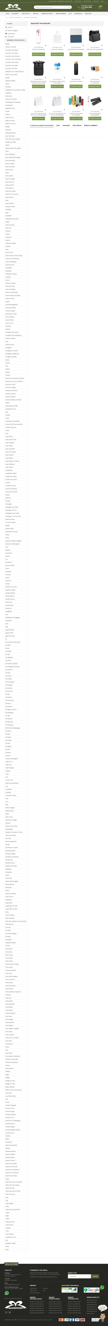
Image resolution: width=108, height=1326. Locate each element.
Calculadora (8, 268)
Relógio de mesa (10, 1081)
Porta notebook (10, 1004)
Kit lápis (7, 715)
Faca (6, 547)
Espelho (7, 525)
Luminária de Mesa (10, 795)
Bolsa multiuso (9, 188)
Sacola (7, 1102)
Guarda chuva (9, 605)
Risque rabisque (10, 1087)
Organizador (8, 903)
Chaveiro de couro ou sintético (14, 381)
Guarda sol (8, 608)
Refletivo (7, 1071)
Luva (6, 801)
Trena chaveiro (9, 1234)
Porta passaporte (10, 1013)
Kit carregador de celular (12, 666)
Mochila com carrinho (11, 847)
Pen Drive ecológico (11, 933)
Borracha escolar (10, 206)
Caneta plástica (9, 320)
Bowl (6, 212)
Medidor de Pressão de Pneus (14, 832)
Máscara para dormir (11, 826)
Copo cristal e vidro (10, 439)
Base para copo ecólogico (12, 139)
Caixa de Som (9, 252)
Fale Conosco (87, 1)
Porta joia (8, 995)
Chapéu (7, 372)
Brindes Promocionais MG (55, 1313)
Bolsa (7, 173)
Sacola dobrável (10, 1123)
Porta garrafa (9, 988)
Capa (6, 341)
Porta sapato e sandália (12, 1028)
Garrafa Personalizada (38, 49)
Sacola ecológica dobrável (12, 1130)
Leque (7, 774)
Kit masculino (9, 722)
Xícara (7, 1249)
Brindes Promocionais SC (55, 1308)
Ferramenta (8, 553)
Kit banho (8, 645)
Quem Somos (78, 1)
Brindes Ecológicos (13, 30)
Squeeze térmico (10, 1160)
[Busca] (70, 7)
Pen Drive (8, 930)
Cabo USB (8, 228)
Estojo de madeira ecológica (13, 541)
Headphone (8, 611)
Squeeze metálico (10, 1154)
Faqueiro (7, 550)
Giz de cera (8, 602)
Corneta (7, 482)
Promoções (88, 13)
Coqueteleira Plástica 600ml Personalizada (57, 82)
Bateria (7, 145)
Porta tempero (9, 1035)
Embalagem (8, 504)
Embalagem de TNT (11, 510)
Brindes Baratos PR (92, 1304)
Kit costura (8, 676)
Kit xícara (8, 752)
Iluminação (8, 620)
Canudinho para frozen (11, 332)
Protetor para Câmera (11, 1062)
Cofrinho (7, 415)
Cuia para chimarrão (11, 488)
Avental (7, 111)
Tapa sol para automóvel (12, 1209)
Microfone (8, 838)
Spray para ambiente (11, 1145)
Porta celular (9, 967)
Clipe (6, 412)
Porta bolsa (8, 952)
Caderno (7, 240)
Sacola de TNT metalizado (12, 1120)
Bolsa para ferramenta (11, 194)
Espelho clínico (9, 528)
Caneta (7, 301)
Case (6, 366)
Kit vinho (7, 749)
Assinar (95, 1276)
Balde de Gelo (9, 117)
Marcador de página (11, 820)
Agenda (7, 77)
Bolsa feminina (9, 185)
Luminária (8, 792)
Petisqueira (8, 939)
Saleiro (7, 1139)
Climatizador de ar (10, 409)
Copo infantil (9, 446)
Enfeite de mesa (10, 519)
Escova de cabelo (10, 522)
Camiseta (8, 277)
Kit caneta (8, 660)
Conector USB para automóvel (14, 424)
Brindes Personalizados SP (37, 1301)
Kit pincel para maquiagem (12, 728)
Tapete (7, 1212)
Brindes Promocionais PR (55, 1306)
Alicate (7, 84)
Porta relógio (9, 1019)
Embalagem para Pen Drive (13, 516)
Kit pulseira (8, 740)
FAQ (102, 1)
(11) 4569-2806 (13, 1280)
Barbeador (8, 130)
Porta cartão (9, 961)
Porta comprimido (10, 970)
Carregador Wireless (11, 357)
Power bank (8, 1053)
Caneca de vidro (10, 286)
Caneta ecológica (10, 311)
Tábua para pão (9, 1188)
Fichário (7, 556)
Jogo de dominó (10, 636)
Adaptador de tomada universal (14, 71)
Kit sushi (7, 743)
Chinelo (7, 403)
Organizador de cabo (11, 906)
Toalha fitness (9, 1225)
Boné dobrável (9, 203)
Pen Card (7, 927)
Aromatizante (9, 105)
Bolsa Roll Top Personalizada (95, 49)
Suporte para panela (11, 1176)
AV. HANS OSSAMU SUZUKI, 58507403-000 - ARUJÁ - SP (13, 1275)
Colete (7, 418)
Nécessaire (8, 887)
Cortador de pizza (10, 485)
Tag (6, 1200)
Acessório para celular (11, 53)
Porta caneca (9, 955)
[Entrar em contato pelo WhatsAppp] (7, 1293)
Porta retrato (9, 1025)
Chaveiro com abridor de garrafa (14, 378)
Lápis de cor (9, 761)
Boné (6, 200)
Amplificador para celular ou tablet (15, 90)
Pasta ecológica (9, 915)
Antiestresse (8, 96)
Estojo (7, 538)
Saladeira (7, 1136)
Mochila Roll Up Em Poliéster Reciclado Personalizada (38, 82)
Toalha (7, 1219)
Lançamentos (78, 13)
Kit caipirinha (9, 657)
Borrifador (8, 209)
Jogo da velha (9, 633)
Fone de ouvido (10, 565)
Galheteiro (8, 580)
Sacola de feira (9, 1108)
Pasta (7, 912)
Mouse (7, 875)
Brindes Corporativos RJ (74, 1304)
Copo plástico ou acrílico (12, 461)
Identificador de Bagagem (12, 617)
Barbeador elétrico (10, 133)
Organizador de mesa (11, 909)
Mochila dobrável (10, 850)
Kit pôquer (8, 737)
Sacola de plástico (10, 1114)
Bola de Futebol (10, 166)
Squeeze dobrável (10, 1151)
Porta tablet (8, 1031)
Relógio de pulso (10, 1084)
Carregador (8, 347)
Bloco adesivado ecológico (12, 157)
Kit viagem (8, 746)
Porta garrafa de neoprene (13, 992)
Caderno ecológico (10, 243)
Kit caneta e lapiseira (11, 663)
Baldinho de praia (10, 123)
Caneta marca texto (11, 314)
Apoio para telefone (11, 99)
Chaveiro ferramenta (11, 390)
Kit (6, 639)
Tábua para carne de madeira (13, 1182)
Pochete (7, 946)
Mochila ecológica (10, 854)
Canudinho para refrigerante (13, 335)
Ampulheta (8, 93)
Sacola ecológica (10, 1126)
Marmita (7, 823)
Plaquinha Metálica (10, 942)
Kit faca (7, 694)
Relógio (7, 1077)
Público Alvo (25, 13)
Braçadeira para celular (11, 219)
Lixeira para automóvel (11, 783)
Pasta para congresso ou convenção (15, 921)
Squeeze (7, 1148)
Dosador (7, 501)
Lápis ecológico (9, 768)
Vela (6, 1240)
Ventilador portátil (10, 1243)
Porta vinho (8, 1041)
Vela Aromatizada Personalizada (95, 82)
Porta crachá (9, 982)
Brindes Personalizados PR (37, 1306)
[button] (100, 7)
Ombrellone (8, 900)
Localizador (8, 789)
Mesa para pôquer (10, 835)
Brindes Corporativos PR (74, 1306)
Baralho (7, 126)
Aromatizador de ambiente (13, 102)
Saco (6, 1099)
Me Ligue (45, 1288)
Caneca (7, 280)
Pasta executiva (9, 918)
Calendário (8, 271)
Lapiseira (7, 771)
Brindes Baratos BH (92, 1309)
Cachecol (7, 231)
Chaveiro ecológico (10, 387)
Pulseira (7, 1065)
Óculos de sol (9, 896)
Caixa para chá (9, 265)
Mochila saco (9, 860)
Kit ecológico (9, 685)
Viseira (7, 1246)
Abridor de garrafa (10, 47)
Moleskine (8, 869)
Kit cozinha (8, 679)
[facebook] (6, 1312)
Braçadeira (8, 215)
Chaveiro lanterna (10, 393)
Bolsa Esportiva (9, 182)
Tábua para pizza (10, 1194)
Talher (7, 1206)
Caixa (6, 249)
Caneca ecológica (10, 289)
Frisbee (7, 577)
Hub (6, 614)
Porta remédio (9, 1022)
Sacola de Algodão (10, 1105)
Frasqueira (8, 571)
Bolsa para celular (10, 191)
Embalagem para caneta (12, 513)
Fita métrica (8, 562)
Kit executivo (9, 691)
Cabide (7, 222)
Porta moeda (9, 1001)
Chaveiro (7, 375)
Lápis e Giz (8, 765)
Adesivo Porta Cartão (11, 74)
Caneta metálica (9, 317)
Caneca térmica (9, 298)
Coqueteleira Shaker (11, 473)
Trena (7, 1231)
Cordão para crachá (11, 479)
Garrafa (7, 584)
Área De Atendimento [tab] (91, 125)
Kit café (7, 654)
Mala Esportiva (9, 811)
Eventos (35, 13)
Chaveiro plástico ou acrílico (13, 400)
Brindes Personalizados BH (37, 1310)
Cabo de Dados (9, 225)
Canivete (7, 329)
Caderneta (8, 237)
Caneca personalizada (11, 292)
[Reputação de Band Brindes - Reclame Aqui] (71, 1290)
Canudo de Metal (10, 338)
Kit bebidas (8, 651)
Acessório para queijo (11, 65)
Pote (6, 1050)
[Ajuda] (103, 1313)
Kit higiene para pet (10, 709)
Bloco (7, 151)
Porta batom (9, 949)
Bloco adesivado (10, 154)
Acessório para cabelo (11, 50)
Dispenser (8, 498)
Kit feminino (8, 697)
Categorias (15, 13)
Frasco (7, 568)
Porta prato (8, 1016)
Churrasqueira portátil (11, 406)
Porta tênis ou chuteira (12, 1038)
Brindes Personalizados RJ (36, 1304)
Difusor (7, 495)
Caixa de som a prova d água (13, 255)
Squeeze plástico (10, 1157)
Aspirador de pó (10, 108)
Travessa (7, 1228)
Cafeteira (7, 246)
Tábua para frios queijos (12, 1185)
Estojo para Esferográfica (12, 544)
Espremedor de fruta (11, 531)
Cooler (7, 430)
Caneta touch (9, 323)
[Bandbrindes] (16, 1305)
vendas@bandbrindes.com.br (12, 1284)
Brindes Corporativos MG (74, 1313)
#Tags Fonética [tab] (77, 125)
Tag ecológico (9, 1203)
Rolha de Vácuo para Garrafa (13, 1090)
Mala (6, 804)
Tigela (7, 1215)
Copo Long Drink (10, 449)
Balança (7, 114)
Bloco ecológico (9, 163)
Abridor (7, 44)
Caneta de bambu (10, 307)
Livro (6, 777)
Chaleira (7, 369)
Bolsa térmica (9, 197)
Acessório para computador (13, 59)
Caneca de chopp (10, 283)
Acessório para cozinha (12, 62)
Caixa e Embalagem (10, 262)
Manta (7, 814)
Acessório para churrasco (12, 56)
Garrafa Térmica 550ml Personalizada (76, 114)
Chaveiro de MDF (10, 384)
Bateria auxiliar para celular (13, 148)
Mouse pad (8, 878)
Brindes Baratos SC (92, 1307)
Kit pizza (7, 734)
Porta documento (10, 985)
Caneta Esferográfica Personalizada (95, 114)
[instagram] (9, 1312)
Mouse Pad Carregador (11, 881)
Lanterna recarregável (11, 758)
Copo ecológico (9, 442)
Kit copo (7, 673)
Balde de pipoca (10, 120)
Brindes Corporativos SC (74, 1308)
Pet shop (7, 936)
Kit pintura (8, 731)
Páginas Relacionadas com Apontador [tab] (42, 125)
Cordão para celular (11, 476)
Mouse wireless (9, 884)
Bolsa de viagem (10, 179)
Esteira (7, 534)
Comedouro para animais (12, 421)
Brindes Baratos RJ (91, 1302)
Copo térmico (9, 467)
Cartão (7, 360)
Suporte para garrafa (11, 1166)
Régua (7, 1074)
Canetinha (8, 326)
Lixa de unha (9, 780)
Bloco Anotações (10, 160)
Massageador (9, 829)
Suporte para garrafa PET (12, 1169)
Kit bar (7, 648)
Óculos (7, 890)
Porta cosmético (10, 979)
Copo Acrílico (9, 436)
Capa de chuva (9, 344)
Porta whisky (9, 1044)
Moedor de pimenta (11, 866)
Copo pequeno (9, 455)
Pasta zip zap (9, 924)
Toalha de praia (9, 1222)
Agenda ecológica (10, 80)
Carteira (7, 363)
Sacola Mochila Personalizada (76, 49)
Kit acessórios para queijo (12, 642)
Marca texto (9, 817)
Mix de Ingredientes (11, 841)
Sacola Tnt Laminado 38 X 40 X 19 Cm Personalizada (57, 114)
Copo (6, 433)
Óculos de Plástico (10, 893)
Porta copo (8, 973)
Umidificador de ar (10, 1237)
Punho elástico (9, 1068)
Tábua (7, 1179)
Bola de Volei (9, 169)
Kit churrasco (9, 669)
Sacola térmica (9, 1133)
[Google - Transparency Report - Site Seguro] (93, 1290)
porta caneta (9, 958)
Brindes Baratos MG (92, 1311)
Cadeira (7, 234)
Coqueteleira (8, 470)
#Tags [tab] (58, 125)
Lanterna (7, 755)
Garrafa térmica (10, 599)
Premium (10, 27)
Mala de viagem (10, 808)
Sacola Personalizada (57, 49)
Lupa (6, 798)
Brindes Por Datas (47, 13)
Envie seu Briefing (34, 1292)
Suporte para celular (11, 1163)
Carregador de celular (11, 350)
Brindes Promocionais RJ (55, 1304)
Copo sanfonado (10, 464)
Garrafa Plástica (9, 596)
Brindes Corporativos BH (74, 1310)
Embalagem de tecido (11, 507)
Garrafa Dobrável (10, 593)
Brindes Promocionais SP (55, 1301)
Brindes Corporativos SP (74, 1301)
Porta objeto (9, 1007)
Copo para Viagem (10, 452)
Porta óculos (9, 1010)
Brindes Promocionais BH (55, 1310)
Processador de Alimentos (12, 1056)
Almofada (8, 87)
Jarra (6, 623)
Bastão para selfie (10, 142)
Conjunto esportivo (10, 427)
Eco (70, 13)
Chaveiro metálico (10, 396)
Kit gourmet (8, 706)
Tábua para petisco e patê (12, 1191)
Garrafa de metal (10, 590)
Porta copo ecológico (11, 976)
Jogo (6, 627)
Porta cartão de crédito (12, 964)
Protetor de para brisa (11, 1059)
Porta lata (8, 998)
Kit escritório (8, 688)
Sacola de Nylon (10, 1111)
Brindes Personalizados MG (37, 1313)
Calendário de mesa (11, 274)
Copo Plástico (9, 458)
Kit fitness (8, 703)
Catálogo (96, 1)
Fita (6, 559)
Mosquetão (8, 872)
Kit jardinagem (9, 712)
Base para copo (10, 136)
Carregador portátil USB (12, 353)
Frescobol (8, 574)
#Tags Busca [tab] (66, 125)
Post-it (7, 1047)
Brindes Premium (61, 13)
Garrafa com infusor (11, 587)
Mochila (7, 844)
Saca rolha (8, 1093)
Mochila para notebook (12, 857)
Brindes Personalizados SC (37, 1308)
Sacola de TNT (9, 1117)
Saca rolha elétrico (10, 1096)
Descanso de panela (11, 492)
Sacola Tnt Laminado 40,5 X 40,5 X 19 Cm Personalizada (38, 114)
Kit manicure (8, 718)
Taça (6, 1197)
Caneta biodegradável (11, 304)
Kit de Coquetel (9, 682)
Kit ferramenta (9, 700)
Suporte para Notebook (12, 1173)
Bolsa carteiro (9, 176)
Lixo (6, 786)
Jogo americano (9, 630)
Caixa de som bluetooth (12, 258)
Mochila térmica (10, 863)
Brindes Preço (90, 1313)
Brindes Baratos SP (92, 1300)
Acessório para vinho (11, 68)
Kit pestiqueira (9, 725)
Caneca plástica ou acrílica (12, 295)
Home (7, 13)
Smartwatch (8, 1142)
